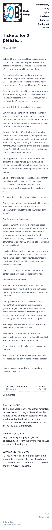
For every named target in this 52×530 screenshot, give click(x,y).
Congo (19, 524)
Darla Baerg (26, 12)
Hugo (13, 524)
